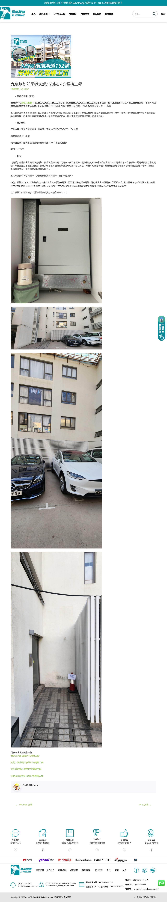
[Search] (154, 14)
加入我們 (50, 870)
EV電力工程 (59, 14)
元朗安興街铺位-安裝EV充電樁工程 (27, 775)
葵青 (125, 870)
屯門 (109, 870)
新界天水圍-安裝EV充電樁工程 (25, 755)
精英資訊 (73, 14)
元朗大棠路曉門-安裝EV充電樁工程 (27, 762)
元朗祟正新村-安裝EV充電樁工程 (26, 769)
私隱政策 (62, 870)
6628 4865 (97, 3)
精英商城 (85, 14)
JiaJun (35, 785)
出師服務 (43, 14)
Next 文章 (145, 804)
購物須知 (74, 870)
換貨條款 (86, 870)
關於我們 (97, 14)
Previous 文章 (24, 804)
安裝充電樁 (26, 102)
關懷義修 (109, 14)
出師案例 (15, 88)
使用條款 (99, 870)
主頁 (33, 14)
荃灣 (117, 870)
